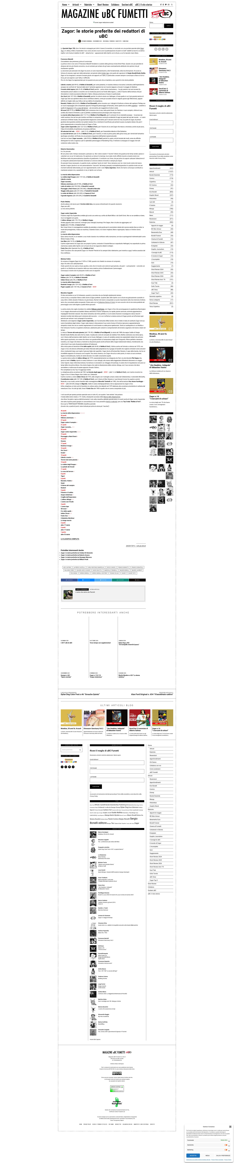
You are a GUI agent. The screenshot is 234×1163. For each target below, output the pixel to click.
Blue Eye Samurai (103, 873)
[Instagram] (163, 4)
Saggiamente (155, 266)
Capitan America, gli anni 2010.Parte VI (107, 867)
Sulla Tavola (155, 286)
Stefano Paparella (103, 894)
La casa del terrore (82, 108)
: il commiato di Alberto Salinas (164, 90)
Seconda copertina (155, 296)
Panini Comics (113, 783)
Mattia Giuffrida (102, 986)
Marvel (151, 212)
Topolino (124, 787)
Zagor (124, 573)
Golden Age (105, 73)
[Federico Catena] (93, 942)
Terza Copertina (154, 306)
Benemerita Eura (156, 232)
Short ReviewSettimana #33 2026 (104, 821)
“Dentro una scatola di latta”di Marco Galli (106, 829)
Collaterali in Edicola (157, 242)
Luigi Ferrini (101, 948)
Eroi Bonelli (106, 41)
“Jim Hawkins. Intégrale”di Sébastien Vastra (164, 80)
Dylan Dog (124, 771)
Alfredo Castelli (79, 567)
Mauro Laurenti (137, 570)
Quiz (152, 263)
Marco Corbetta (102, 864)
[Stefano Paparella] (93, 897)
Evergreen (154, 246)
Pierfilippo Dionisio (103, 856)
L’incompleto (154, 810)
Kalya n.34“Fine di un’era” (102, 912)
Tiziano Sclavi (114, 573)
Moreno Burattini (95, 783)
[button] (230, 1127)
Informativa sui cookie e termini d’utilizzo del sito (198, 1159)
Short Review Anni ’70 (157, 830)
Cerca (151, 22)
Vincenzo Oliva (102, 887)
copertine (134, 106)
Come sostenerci (155, 733)
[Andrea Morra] (93, 958)
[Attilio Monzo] (93, 935)
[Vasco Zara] (93, 851)
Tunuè (127, 787)
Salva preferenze (223, 1155)
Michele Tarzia (102, 826)
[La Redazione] (93, 821)
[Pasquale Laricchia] (93, 813)
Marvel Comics (123, 779)
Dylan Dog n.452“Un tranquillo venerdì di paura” (129, 626)
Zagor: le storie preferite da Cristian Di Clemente (77, 553)
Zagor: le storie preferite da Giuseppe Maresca (76, 557)
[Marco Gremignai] (93, 798)
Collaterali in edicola (104, 771)
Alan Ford (92, 768)
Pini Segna (73, 573)
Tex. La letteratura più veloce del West (108, 805)
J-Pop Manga (131, 776)
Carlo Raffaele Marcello (96, 567)
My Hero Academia (103, 980)
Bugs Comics (140, 768)
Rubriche (88, 4)
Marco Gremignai (87, 41)
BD (127, 768)
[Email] (168, 4)
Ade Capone (67, 567)
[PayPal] (166, 4)
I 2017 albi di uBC (66, 623)
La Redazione (102, 818)
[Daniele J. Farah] (93, 874)
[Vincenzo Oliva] (93, 889)
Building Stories (102, 942)
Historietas (152, 198)
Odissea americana (97, 309)
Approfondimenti (154, 168)
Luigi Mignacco (100, 779)
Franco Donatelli (137, 567)
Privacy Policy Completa (217, 1159)
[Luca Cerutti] (93, 836)
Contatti (152, 1088)
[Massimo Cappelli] (93, 806)
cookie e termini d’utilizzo (99, 1088)
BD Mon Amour (156, 229)
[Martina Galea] (93, 965)
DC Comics (153, 185)
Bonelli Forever (156, 236)
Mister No (140, 779)
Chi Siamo (153, 726)
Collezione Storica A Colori (106, 302)
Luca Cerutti (101, 834)
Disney (151, 188)
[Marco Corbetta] (93, 866)
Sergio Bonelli (84, 573)
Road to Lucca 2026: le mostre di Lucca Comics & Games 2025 (115, 858)
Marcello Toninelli (110, 570)
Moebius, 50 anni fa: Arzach (165, 60)
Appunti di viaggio (157, 225)
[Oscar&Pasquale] (93, 919)
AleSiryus (101, 909)
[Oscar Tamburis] (93, 844)
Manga (151, 209)
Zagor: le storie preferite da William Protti (74, 559)
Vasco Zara (101, 849)
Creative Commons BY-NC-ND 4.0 (107, 1032)
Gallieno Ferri (69, 570)
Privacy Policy (227, 1159)
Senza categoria (154, 300)
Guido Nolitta (97, 570)
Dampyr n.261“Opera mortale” (66, 640)
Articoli (75, 4)
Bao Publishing (121, 768)
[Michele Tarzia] (93, 828)
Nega (208, 1155)
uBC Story (154, 290)
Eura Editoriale (133, 771)
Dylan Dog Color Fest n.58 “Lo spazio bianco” (110, 813)
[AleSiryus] (93, 912)
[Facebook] (161, 4)
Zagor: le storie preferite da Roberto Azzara (75, 555)
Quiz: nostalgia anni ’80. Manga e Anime (109, 965)
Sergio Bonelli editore (99, 573)
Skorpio (109, 787)
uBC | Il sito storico (143, 4)
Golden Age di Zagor (83, 570)
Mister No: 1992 (102, 896)
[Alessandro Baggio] (93, 980)
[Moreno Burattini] (93, 973)
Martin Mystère (115, 779)
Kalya (137, 776)
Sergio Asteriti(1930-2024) (102, 950)
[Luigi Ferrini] (93, 950)
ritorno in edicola (111, 401)
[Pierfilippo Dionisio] (93, 859)
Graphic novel (107, 776)
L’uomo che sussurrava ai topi (106, 972)
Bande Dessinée (154, 175)
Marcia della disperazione (112, 397)
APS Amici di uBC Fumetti (117, 1022)
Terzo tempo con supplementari (100, 623)
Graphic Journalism (157, 249)
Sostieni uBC (127, 4)
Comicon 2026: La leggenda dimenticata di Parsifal (112, 957)
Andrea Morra (102, 955)
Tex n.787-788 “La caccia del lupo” (107, 934)
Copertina (152, 182)
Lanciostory (93, 779)
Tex (112, 787)
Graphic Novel (153, 195)
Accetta (193, 1155)
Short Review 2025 (157, 273)
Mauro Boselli (124, 570)
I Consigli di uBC (156, 252)
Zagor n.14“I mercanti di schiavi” (158, 397)
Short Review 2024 (157, 269)
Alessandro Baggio (103, 978)
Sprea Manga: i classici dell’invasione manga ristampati (113, 835)
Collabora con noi (155, 729)
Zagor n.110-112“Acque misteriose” (96, 640)
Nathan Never (104, 783)
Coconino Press (94, 771)
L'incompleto (155, 259)
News (151, 215)
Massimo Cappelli (103, 803)
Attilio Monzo (102, 932)
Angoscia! (70, 108)
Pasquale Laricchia (103, 811)
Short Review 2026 (157, 276)
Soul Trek (154, 283)
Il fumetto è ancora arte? (105, 927)
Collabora (115, 4)
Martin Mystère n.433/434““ (107, 844)
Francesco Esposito (104, 925)
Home (64, 4)
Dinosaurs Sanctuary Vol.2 (164, 69)
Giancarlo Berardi (126, 773)
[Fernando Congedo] (93, 996)
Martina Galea (102, 963)
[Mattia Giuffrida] (93, 988)
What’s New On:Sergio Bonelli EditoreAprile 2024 (104, 920)
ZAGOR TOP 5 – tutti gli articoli (136, 546)
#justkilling (101, 987)
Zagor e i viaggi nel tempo (105, 881)
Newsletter (118, 1088)
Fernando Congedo (103, 993)
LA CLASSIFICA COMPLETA (70, 539)
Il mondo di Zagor (157, 256)
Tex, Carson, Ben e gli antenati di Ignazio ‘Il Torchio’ (112, 995)
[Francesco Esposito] (93, 927)
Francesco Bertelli (103, 902)
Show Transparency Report (117, 1084)
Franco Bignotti (123, 567)
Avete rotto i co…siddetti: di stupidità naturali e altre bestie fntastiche (118, 889)
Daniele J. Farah (103, 872)
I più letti (152, 202)
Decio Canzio (111, 567)
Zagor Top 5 (119, 41)
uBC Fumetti (154, 736)
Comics (151, 178)
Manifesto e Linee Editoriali (141, 1088)
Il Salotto (152, 205)
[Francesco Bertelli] (93, 904)
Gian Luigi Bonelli (134, 773)
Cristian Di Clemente (104, 879)
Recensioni (152, 219)
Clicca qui (103, 1041)
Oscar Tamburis (102, 841)
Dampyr (113, 771)
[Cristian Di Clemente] (93, 882)
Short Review (103, 4)
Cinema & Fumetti (157, 239)
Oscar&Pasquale (103, 917)
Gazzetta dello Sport (116, 773)
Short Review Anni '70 (158, 279)
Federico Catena (103, 940)
